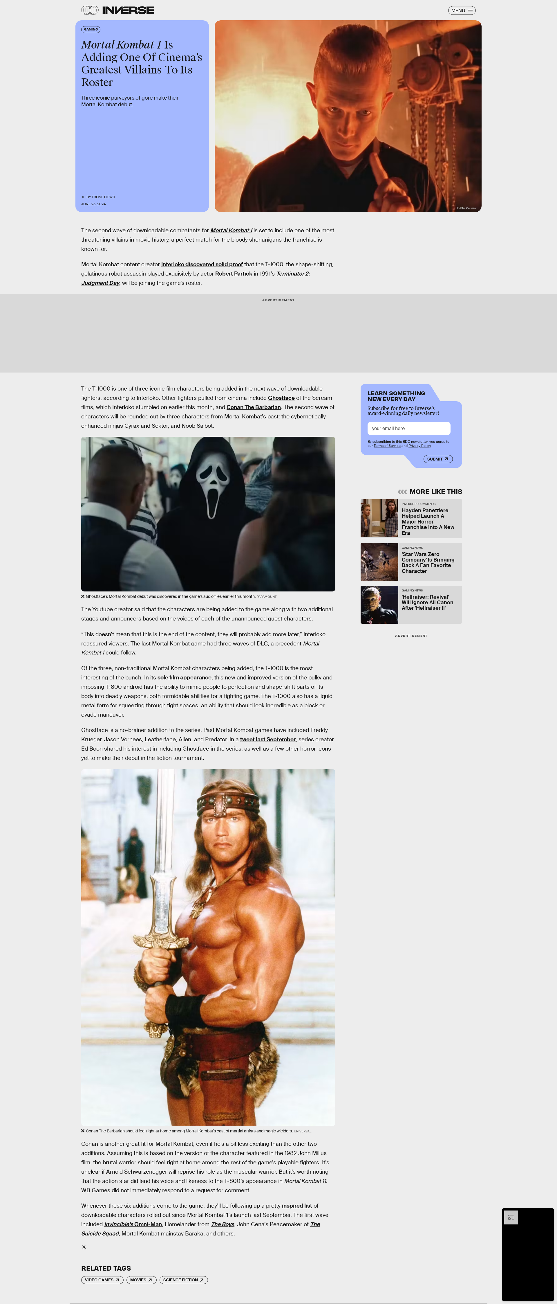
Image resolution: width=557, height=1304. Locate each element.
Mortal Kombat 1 (231, 230)
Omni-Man (133, 1224)
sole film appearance (184, 677)
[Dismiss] (547, 1213)
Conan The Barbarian (254, 407)
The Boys (222, 1224)
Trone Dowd (103, 197)
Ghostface (281, 398)
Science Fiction (180, 1280)
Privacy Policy (419, 445)
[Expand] (508, 1213)
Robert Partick (233, 273)
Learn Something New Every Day (396, 395)
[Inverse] (128, 10)
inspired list (297, 1205)
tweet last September (268, 739)
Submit (435, 459)
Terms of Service (387, 445)
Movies (138, 1280)
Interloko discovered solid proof (202, 264)
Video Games (99, 1280)
